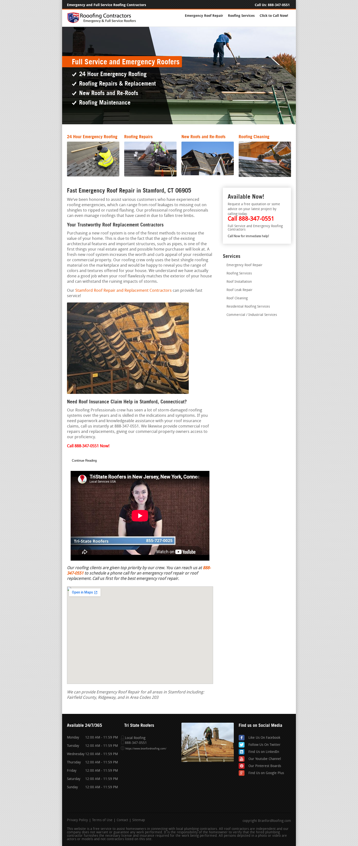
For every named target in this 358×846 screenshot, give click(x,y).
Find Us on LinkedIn (263, 752)
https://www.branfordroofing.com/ (145, 749)
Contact (122, 820)
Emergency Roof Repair (204, 16)
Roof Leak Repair (239, 290)
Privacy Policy (77, 820)
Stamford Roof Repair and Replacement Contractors (123, 291)
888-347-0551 (279, 5)
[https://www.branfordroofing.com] (104, 22)
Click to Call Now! (274, 16)
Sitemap (138, 820)
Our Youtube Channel (264, 759)
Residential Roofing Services (248, 307)
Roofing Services (241, 16)
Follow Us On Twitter (264, 745)
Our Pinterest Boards (264, 766)
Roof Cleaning (237, 298)
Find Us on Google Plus (266, 773)
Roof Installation (239, 282)
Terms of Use (102, 820)
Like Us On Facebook (264, 738)
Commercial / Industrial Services (251, 315)
